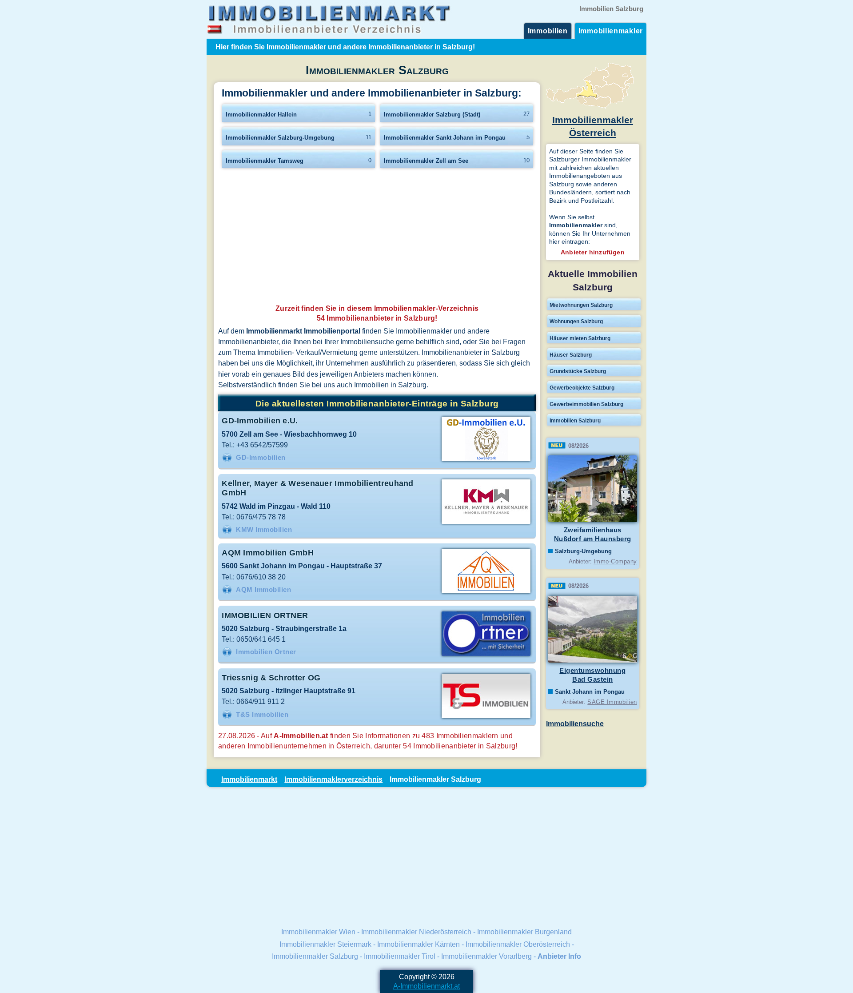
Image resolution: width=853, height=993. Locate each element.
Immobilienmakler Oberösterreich (518, 944)
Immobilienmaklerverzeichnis (333, 779)
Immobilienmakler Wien (318, 932)
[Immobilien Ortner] (485, 655)
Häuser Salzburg (571, 355)
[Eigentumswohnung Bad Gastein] (592, 661)
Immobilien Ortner (266, 651)
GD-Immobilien (261, 457)
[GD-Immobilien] (485, 460)
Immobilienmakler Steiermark (325, 944)
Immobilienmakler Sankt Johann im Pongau (445, 137)
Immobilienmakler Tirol (399, 956)
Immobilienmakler (610, 31)
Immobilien (548, 31)
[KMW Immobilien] (485, 523)
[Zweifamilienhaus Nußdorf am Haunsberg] (592, 520)
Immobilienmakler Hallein (261, 114)
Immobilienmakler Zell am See (426, 160)
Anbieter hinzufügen (593, 252)
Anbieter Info (559, 956)
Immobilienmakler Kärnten (418, 944)
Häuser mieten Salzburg (580, 338)
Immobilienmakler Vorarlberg (486, 956)
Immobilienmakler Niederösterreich (416, 932)
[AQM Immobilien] (485, 592)
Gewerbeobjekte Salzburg (582, 388)
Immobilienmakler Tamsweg (264, 160)
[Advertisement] (377, 239)
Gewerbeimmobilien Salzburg (586, 404)
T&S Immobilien (262, 714)
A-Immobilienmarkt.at (426, 986)
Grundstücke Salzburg (578, 371)
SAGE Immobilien (612, 702)
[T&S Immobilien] (485, 717)
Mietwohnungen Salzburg (581, 305)
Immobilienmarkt (249, 779)
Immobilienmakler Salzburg (315, 956)
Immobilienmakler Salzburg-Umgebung (280, 137)
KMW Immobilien (264, 529)
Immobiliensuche (575, 724)
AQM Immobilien (263, 589)
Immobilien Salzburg (575, 421)
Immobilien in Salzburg (390, 385)
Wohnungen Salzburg (576, 321)
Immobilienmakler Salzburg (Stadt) (432, 114)
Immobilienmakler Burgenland (524, 932)
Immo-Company (615, 561)
